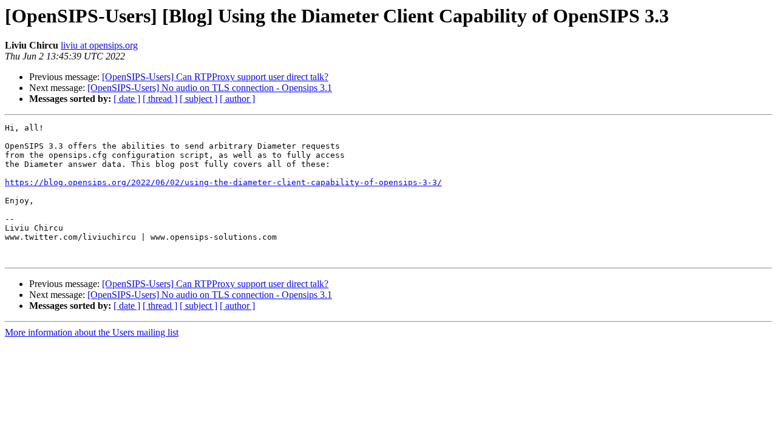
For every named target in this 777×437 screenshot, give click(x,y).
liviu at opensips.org (99, 45)
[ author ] (237, 98)
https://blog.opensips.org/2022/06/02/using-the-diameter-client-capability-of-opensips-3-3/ (223, 182)
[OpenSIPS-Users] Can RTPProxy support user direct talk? (215, 77)
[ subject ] (198, 98)
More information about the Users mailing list (91, 332)
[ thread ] (160, 98)
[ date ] (127, 98)
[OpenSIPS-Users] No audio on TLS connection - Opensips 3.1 (209, 88)
